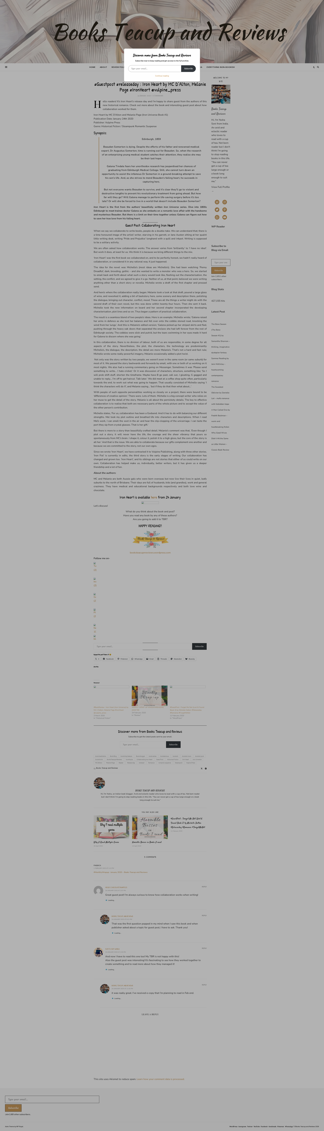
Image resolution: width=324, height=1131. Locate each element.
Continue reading (162, 76)
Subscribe (188, 68)
